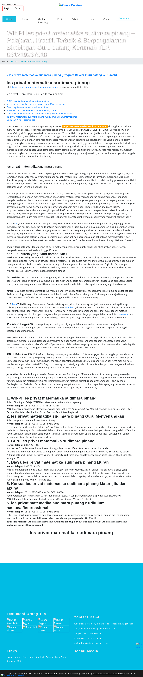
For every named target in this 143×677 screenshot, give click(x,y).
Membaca (70, 307)
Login (7, 8)
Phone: (77, 638)
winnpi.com (51, 673)
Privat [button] (75, 19)
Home (11, 19)
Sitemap (11, 661)
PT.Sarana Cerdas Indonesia (108, 673)
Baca (14, 304)
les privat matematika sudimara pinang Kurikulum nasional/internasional (42, 116)
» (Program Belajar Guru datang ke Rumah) (62, 75)
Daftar (18, 8)
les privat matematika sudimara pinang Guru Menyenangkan (36, 104)
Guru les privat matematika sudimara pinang (28, 107)
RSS (19, 661)
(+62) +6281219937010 (89, 633)
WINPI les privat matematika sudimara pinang (29, 100)
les (15, 223)
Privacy (49, 657)
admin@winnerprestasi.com (93, 643)
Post (59, 19)
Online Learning (43, 21)
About (25, 19)
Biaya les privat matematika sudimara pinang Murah (32, 110)
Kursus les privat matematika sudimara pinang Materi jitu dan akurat (40, 113)
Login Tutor (61, 657)
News (91, 19)
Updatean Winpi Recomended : (21, 119)
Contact (107, 19)
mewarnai (123, 314)
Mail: (76, 643)
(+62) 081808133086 (91, 638)
